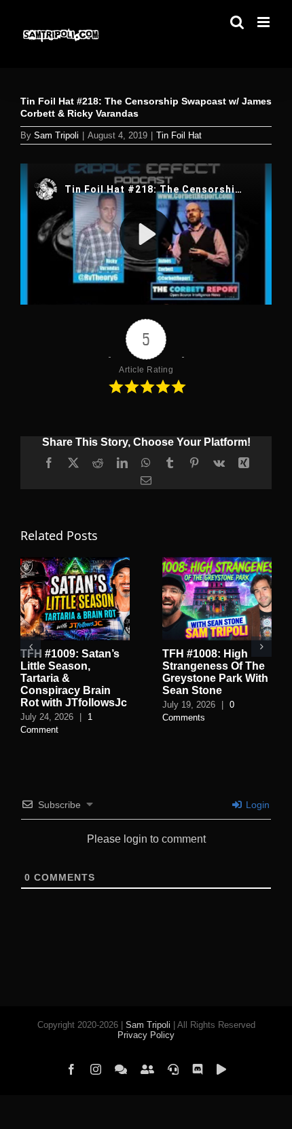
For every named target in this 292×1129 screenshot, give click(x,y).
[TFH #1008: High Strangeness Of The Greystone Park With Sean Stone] (217, 563)
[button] (30, 646)
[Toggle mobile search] (237, 22)
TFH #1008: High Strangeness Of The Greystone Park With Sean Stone (215, 672)
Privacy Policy (146, 1035)
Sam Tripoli (56, 135)
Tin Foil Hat (179, 135)
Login (256, 804)
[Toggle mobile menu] (264, 22)
